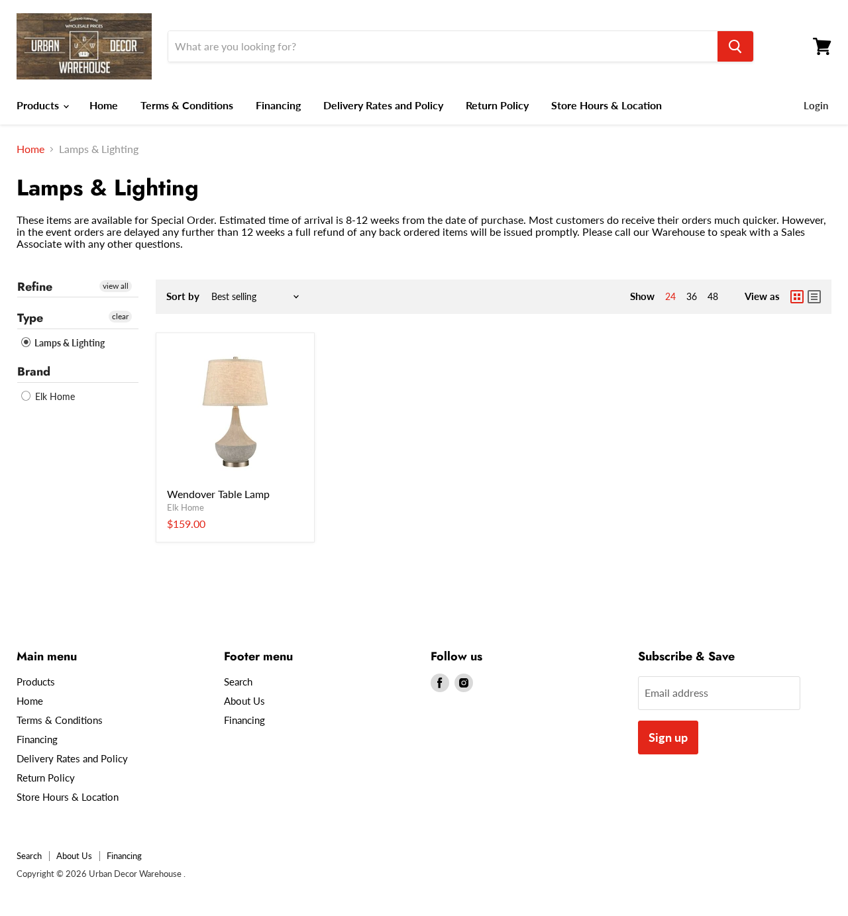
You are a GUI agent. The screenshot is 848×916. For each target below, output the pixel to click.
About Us (244, 701)
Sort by (182, 296)
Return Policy (497, 105)
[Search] (735, 46)
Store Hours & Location (606, 105)
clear (120, 316)
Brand (33, 371)
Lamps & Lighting (68, 342)
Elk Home (53, 396)
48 (713, 296)
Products (39, 105)
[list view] (814, 296)
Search (238, 681)
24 (670, 296)
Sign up (668, 737)
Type (30, 318)
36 (691, 296)
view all (116, 286)
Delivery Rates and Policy (383, 105)
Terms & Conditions (186, 105)
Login (816, 105)
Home (103, 105)
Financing (278, 105)
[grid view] (797, 296)
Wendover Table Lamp (218, 493)
